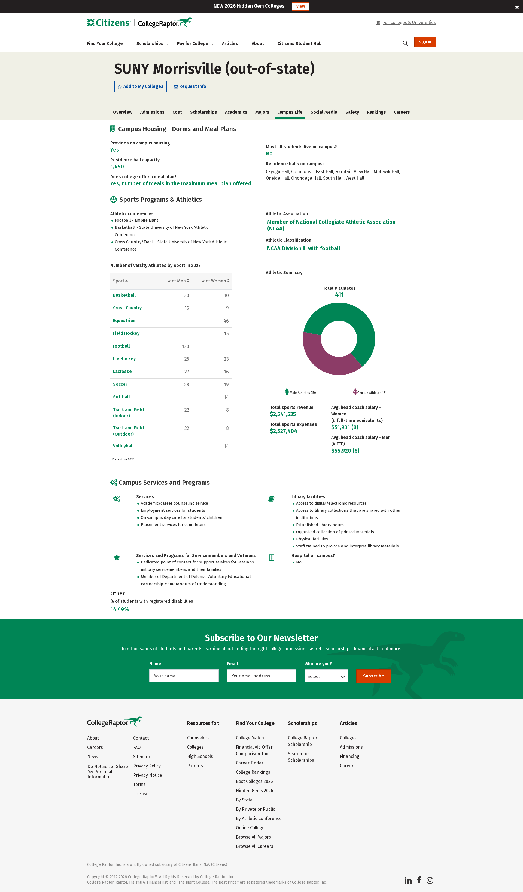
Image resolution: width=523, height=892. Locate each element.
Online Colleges (251, 827)
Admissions (152, 112)
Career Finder (249, 763)
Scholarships (150, 43)
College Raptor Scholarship (302, 741)
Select (314, 676)
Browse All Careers (254, 846)
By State (244, 800)
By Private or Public (255, 809)
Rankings (376, 112)
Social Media (324, 112)
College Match (250, 737)
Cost (177, 112)
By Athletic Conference (259, 818)
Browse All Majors (253, 837)
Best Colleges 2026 (254, 781)
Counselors (198, 737)
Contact (141, 738)
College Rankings (253, 772)
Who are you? (318, 663)
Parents (195, 765)
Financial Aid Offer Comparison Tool (254, 750)
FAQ (137, 747)
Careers (402, 112)
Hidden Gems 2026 (254, 790)
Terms (139, 784)
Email (232, 663)
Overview (122, 112)
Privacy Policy (147, 766)
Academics (236, 112)
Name (155, 663)
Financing (349, 756)
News (92, 756)
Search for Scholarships (301, 757)
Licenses (142, 793)
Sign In (425, 42)
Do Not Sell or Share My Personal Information (107, 771)
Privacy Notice (147, 775)
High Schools (200, 756)
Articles (230, 43)
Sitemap (141, 756)
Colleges (195, 747)
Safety (352, 112)
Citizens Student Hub (300, 43)
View (300, 6)
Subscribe (373, 676)
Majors (262, 112)
